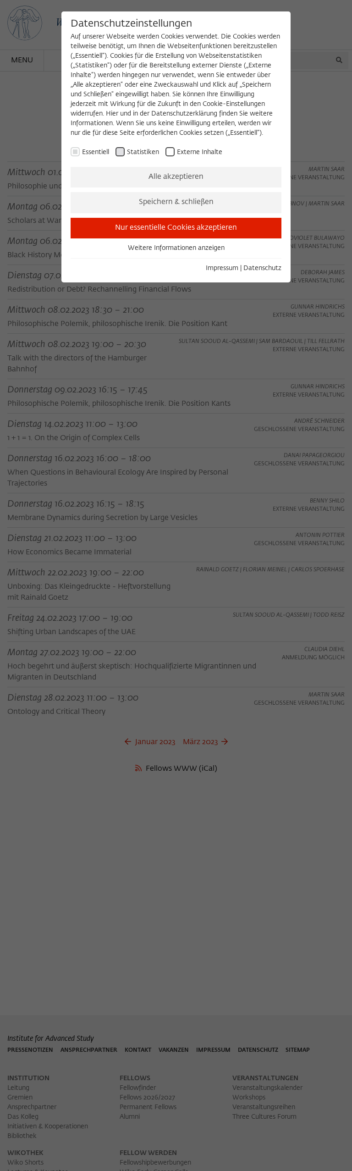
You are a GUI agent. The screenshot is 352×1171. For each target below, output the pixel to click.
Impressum (222, 268)
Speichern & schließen (176, 202)
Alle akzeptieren (176, 177)
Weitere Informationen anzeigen (176, 248)
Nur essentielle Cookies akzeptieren (176, 228)
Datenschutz (262, 268)
